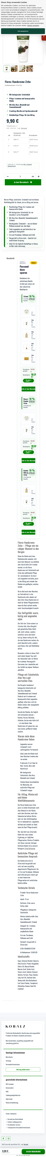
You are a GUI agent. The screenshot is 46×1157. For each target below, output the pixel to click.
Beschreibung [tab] (12, 258)
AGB (7, 1091)
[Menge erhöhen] (38, 176)
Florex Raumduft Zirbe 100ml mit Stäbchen (32, 344)
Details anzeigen (33, 25)
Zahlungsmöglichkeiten (13, 1095)
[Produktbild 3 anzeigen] (22, 68)
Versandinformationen (13, 1064)
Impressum (9, 1099)
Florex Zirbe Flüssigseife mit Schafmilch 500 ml (32, 332)
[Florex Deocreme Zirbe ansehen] (26, 312)
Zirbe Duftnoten (30, 848)
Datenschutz (10, 1088)
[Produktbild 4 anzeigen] (29, 68)
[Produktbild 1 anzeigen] (6, 68)
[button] (23, 44)
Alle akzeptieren (23, 31)
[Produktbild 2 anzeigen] (14, 68)
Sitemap (8, 1061)
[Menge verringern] (7, 176)
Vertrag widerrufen (23, 1069)
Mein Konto (9, 1057)
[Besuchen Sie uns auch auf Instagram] (8, 1138)
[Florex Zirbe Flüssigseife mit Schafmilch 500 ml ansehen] (26, 335)
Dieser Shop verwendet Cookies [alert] (14, 2)
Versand (24, 128)
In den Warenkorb (33, 1151)
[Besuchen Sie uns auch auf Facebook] (3, 1138)
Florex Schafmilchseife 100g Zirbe (32, 356)
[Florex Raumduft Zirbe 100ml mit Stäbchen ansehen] (26, 347)
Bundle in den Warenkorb (28, 389)
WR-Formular (10, 1084)
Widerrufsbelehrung (12, 1102)
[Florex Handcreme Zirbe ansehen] (26, 323)
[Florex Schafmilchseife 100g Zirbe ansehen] (26, 358)
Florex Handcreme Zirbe (32, 321)
